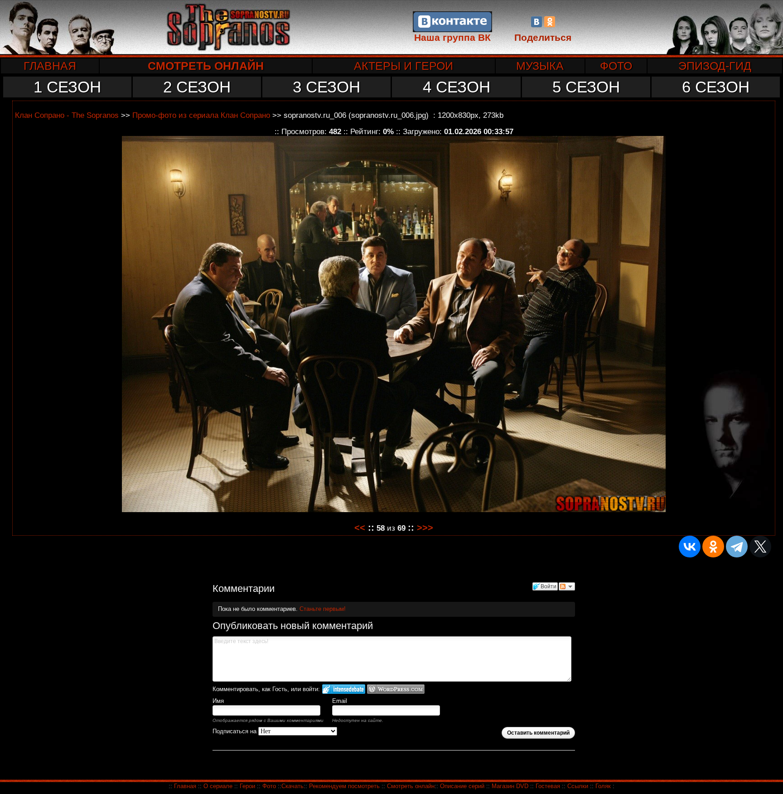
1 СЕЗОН (67, 87)
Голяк (603, 786)
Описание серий (462, 786)
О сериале (217, 786)
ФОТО (616, 65)
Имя (218, 700)
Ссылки (577, 786)
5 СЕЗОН (586, 87)
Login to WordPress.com (396, 689)
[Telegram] (737, 546)
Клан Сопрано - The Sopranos (67, 115)
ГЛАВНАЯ (50, 65)
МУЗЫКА (540, 65)
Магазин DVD (511, 786)
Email (339, 700)
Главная (185, 786)
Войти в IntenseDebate (343, 689)
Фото (269, 786)
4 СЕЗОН (456, 87)
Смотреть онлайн (411, 786)
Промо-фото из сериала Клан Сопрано (201, 115)
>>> (425, 528)
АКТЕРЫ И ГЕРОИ (403, 65)
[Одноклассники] (549, 21)
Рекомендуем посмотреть (344, 786)
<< (359, 528)
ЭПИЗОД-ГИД (714, 65)
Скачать (292, 786)
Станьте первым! (323, 608)
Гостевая (548, 786)
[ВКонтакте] (536, 21)
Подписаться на (235, 731)
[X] (760, 546)
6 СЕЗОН (715, 87)
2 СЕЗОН (197, 87)
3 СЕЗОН (326, 87)
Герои (247, 786)
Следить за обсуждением (567, 586)
